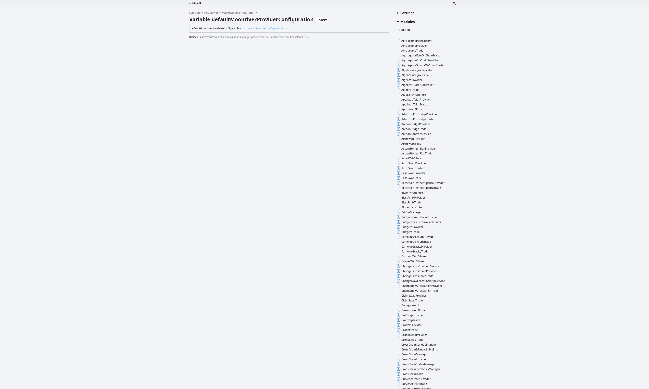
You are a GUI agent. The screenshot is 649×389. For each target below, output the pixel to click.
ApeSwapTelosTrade (414, 104)
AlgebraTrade (410, 89)
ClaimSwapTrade (412, 300)
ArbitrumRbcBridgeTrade (417, 119)
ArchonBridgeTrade (413, 129)
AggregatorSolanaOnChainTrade (422, 65)
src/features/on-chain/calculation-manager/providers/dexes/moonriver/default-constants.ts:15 (255, 37)
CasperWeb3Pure (412, 261)
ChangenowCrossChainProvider (421, 285)
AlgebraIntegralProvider (416, 70)
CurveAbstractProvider (416, 379)
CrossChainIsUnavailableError (420, 349)
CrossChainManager (414, 354)
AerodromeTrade (412, 50)
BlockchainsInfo (411, 207)
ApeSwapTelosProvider (416, 99)
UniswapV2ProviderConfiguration (264, 28)
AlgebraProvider (411, 80)
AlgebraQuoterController (417, 85)
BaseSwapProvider (413, 173)
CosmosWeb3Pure (413, 310)
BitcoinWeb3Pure (412, 192)
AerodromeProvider (414, 45)
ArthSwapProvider (413, 138)
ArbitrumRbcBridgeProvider (419, 114)
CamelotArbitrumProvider (418, 236)
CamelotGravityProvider (416, 246)
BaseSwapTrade (411, 178)
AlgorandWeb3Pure (414, 94)
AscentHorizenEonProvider (418, 148)
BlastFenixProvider (413, 197)
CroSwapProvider (412, 315)
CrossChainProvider (414, 359)
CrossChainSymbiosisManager (420, 369)
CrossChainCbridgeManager (419, 344)
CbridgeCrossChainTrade (417, 276)
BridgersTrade (410, 232)
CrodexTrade (409, 330)
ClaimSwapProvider (413, 295)
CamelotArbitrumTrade (416, 241)
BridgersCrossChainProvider (419, 217)
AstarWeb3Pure (411, 158)
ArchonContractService (416, 134)
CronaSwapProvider (414, 334)
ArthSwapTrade (411, 143)
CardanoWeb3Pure (413, 256)
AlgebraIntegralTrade (415, 75)
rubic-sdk (195, 3)
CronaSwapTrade (412, 339)
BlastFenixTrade (411, 202)
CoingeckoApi (410, 305)
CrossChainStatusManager (418, 364)
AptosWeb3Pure (411, 109)
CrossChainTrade (412, 374)
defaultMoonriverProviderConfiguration (229, 13)
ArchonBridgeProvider (415, 124)
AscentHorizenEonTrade (416, 153)
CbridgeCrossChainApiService (420, 266)
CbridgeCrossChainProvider (419, 271)
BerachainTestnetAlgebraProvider (423, 183)
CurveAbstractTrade (414, 383)
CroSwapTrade (410, 320)
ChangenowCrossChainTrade (420, 290)
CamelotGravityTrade (414, 251)
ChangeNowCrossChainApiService (423, 281)
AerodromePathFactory (416, 40)
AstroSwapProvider (413, 163)
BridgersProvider (412, 227)
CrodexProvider (411, 325)
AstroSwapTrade (412, 168)
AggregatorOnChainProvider (419, 60)
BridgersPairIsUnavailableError (421, 222)
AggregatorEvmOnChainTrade (420, 55)
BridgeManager (411, 212)
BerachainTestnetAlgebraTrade (421, 187)
